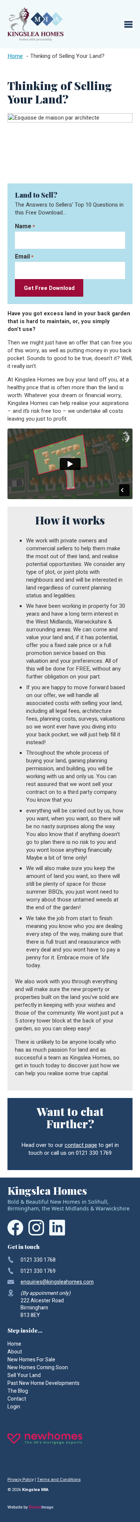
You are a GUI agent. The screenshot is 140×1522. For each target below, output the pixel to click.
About (14, 1352)
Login (13, 1407)
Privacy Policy (20, 1479)
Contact (16, 1399)
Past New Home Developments (43, 1383)
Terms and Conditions (59, 1479)
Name (25, 226)
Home (14, 1344)
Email (24, 257)
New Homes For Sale (31, 1360)
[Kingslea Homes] (35, 24)
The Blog (17, 1391)
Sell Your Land (24, 1375)
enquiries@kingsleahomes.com (57, 1282)
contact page (81, 1145)
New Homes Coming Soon (37, 1367)
